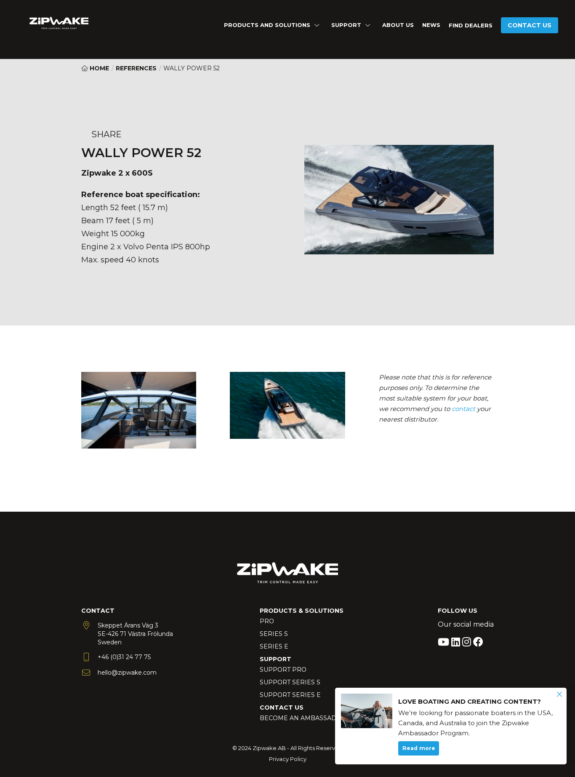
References (136, 68)
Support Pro (283, 669)
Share (106, 134)
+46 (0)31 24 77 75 (124, 657)
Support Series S (290, 682)
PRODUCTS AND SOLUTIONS (267, 24)
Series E (274, 646)
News (431, 24)
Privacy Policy (287, 759)
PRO (267, 621)
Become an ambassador (303, 718)
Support (346, 24)
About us (398, 24)
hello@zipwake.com (127, 672)
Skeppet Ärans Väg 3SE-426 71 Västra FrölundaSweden (135, 634)
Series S (274, 634)
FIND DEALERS (470, 25)
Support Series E (290, 695)
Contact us (529, 25)
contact (463, 409)
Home (98, 68)
